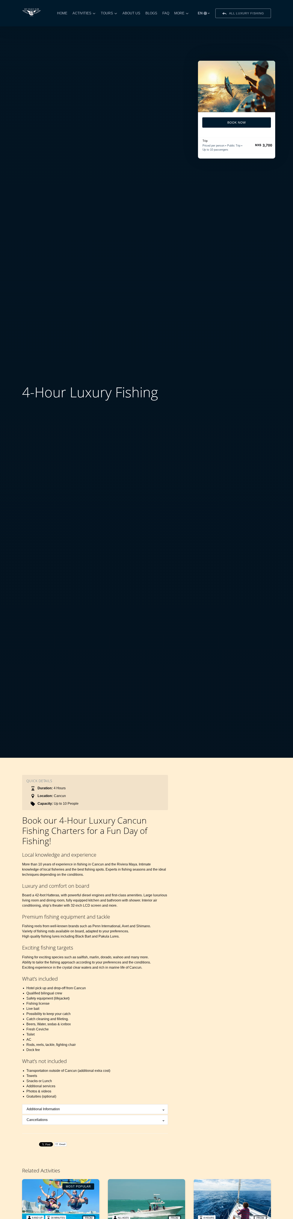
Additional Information (43, 1109)
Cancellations (37, 1120)
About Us (131, 13)
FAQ (165, 13)
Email (62, 1144)
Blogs (151, 13)
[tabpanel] (236, 86)
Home (62, 13)
